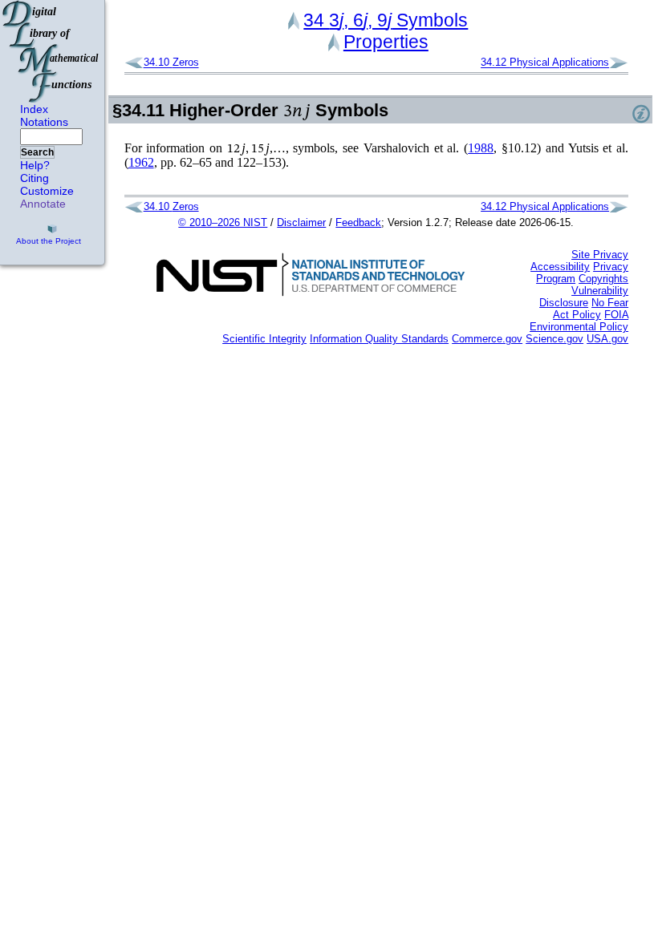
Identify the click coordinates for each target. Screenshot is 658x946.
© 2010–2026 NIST (222, 222)
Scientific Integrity (264, 339)
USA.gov (607, 339)
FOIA (616, 315)
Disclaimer (301, 222)
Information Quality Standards (379, 339)
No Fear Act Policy (590, 309)
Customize (47, 190)
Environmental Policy (579, 327)
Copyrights (603, 279)
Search (37, 152)
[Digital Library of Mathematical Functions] (51, 51)
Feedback (358, 222)
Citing (34, 178)
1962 (141, 162)
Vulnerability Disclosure (583, 297)
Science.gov (554, 339)
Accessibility (560, 267)
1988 (481, 148)
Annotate (43, 203)
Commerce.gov (487, 339)
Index (34, 109)
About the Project (48, 240)
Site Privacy (599, 255)
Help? (35, 165)
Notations (44, 121)
